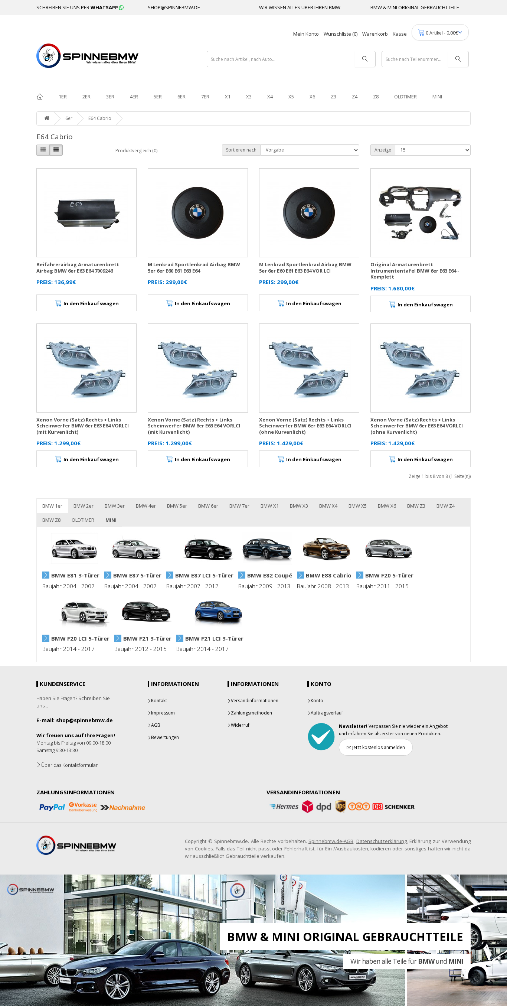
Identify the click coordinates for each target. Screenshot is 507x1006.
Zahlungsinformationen (75, 792)
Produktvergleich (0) (136, 150)
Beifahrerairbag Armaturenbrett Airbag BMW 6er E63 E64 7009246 (77, 267)
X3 (249, 96)
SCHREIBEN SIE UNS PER (77, 7)
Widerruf (240, 725)
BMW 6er (208, 505)
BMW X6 (387, 505)
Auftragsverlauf (327, 713)
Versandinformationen (254, 700)
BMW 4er (146, 505)
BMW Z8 (51, 520)
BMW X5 (358, 505)
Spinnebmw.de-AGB (330, 841)
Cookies (204, 848)
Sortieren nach (241, 150)
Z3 (333, 96)
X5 (291, 96)
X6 (312, 96)
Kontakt (159, 700)
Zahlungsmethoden (251, 713)
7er (205, 96)
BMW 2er (83, 505)
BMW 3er (115, 505)
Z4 (354, 96)
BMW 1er (52, 505)
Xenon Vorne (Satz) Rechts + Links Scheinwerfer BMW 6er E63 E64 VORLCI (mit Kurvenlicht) (82, 425)
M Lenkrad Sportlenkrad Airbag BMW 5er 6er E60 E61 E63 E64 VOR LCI (305, 267)
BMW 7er (239, 505)
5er (158, 96)
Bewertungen (165, 737)
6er (181, 96)
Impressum (163, 713)
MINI (437, 96)
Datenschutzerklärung (381, 841)
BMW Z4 (445, 505)
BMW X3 (299, 505)
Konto (317, 700)
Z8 (376, 96)
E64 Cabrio (99, 118)
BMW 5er (177, 505)
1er (63, 96)
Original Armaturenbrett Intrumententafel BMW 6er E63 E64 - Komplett (414, 270)
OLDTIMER (405, 96)
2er (86, 96)
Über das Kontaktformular (69, 765)
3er (110, 96)
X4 (270, 96)
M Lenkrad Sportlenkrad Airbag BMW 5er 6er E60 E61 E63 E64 (194, 267)
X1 (227, 96)
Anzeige (382, 150)
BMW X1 (270, 505)
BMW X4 (328, 505)
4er (134, 96)
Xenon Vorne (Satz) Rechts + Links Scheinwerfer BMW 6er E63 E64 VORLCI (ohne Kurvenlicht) (305, 425)
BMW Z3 (416, 505)
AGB (155, 725)
